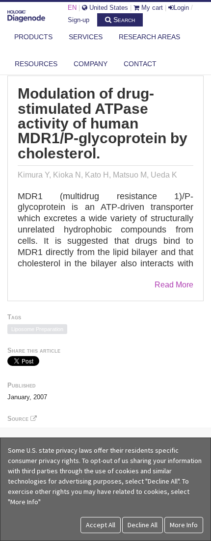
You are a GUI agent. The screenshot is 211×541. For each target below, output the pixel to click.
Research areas (149, 37)
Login (181, 7)
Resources (36, 64)
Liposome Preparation (37, 329)
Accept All (100, 524)
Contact (140, 64)
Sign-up (78, 20)
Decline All (143, 524)
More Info (184, 524)
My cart (151, 7)
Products (33, 37)
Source (18, 418)
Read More (174, 285)
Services (86, 37)
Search (123, 20)
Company (90, 64)
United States (107, 7)
